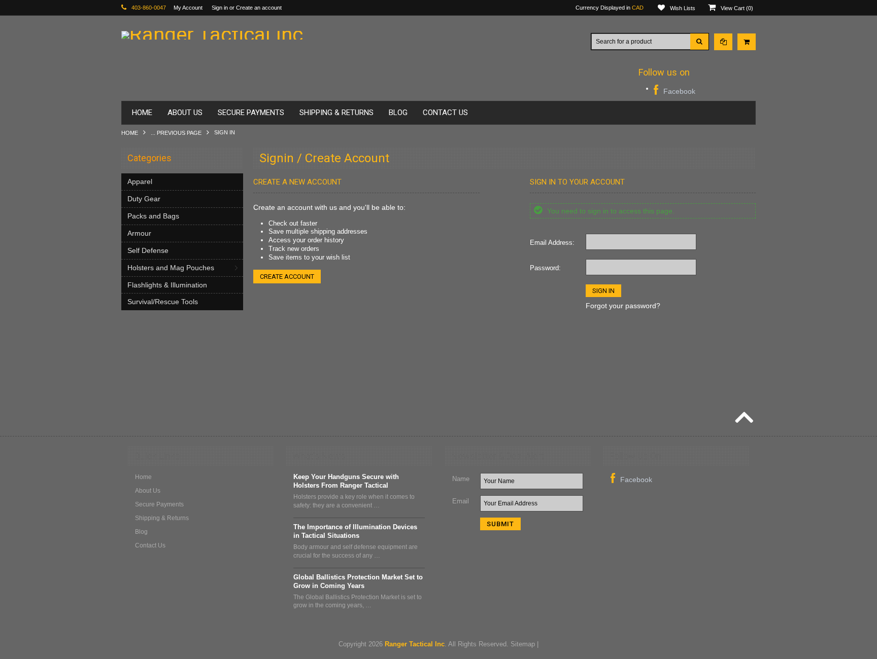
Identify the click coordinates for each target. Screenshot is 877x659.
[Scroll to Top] (743, 419)
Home (129, 133)
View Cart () (737, 8)
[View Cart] (746, 41)
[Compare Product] (723, 41)
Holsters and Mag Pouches (170, 268)
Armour (139, 233)
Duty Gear (143, 199)
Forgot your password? (623, 306)
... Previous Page (176, 133)
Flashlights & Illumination (167, 285)
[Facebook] (674, 90)
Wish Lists (682, 8)
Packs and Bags (153, 216)
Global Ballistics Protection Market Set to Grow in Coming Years (358, 581)
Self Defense (147, 250)
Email (460, 501)
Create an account (259, 8)
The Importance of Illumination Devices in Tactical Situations (355, 531)
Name (460, 479)
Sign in (220, 8)
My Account (188, 8)
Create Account (287, 276)
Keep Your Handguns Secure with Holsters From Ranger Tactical (346, 481)
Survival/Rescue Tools (162, 302)
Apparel (139, 181)
